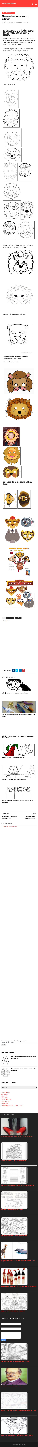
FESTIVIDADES (5, 1101)
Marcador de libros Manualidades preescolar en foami (18, 1410)
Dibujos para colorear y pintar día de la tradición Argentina (18, 737)
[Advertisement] (19, 645)
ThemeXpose (22, 1445)
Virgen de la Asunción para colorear (13, 1311)
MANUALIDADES (6, 1100)
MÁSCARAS (4, 1098)
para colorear (18, 617)
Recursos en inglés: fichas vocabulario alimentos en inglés (18, 1261)
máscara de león (8, 12)
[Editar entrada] (6, 620)
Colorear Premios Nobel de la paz (12, 1210)
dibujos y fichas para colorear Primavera (14, 1235)
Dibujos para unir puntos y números (14, 779)
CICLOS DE (4, 1096)
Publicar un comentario (10, 827)
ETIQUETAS (4, 1103)
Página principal (5, 1092)
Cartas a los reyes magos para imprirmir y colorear (17, 1185)
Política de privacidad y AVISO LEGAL (12, 1105)
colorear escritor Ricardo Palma (12, 1386)
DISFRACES (4, 1094)
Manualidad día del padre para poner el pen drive (17, 1136)
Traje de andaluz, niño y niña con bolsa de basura (17, 1435)
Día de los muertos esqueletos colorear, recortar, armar (18, 715)
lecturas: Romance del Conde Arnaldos (13, 1160)
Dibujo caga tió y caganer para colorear (15, 693)
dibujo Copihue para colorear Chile (13, 758)
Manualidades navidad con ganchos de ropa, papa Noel (18, 1286)
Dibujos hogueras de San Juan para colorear (15, 1361)
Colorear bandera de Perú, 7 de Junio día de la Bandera (17, 801)
